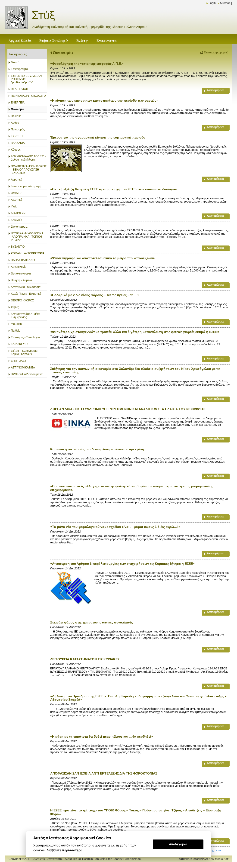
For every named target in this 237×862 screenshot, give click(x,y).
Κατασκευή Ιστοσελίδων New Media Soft (203, 859)
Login (212, 3)
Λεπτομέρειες (215, 90)
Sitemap (225, 3)
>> (219, 850)
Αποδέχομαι (178, 844)
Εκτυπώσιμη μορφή (216, 52)
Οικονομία (63, 52)
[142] (212, 850)
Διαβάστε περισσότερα (64, 850)
